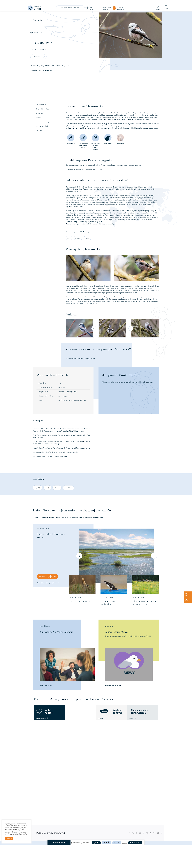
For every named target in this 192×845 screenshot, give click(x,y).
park (86, 238)
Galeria (38, 117)
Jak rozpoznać (41, 105)
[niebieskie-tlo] (34, 6)
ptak (46, 488)
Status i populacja (42, 126)
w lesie (56, 488)
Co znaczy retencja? (79, 601)
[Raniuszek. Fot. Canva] (88, 256)
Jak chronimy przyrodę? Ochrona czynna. (144, 603)
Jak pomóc (40, 130)
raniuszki (34, 32)
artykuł (36, 488)
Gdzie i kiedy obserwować (45, 109)
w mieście (67, 488)
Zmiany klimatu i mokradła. (109, 603)
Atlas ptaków (37, 20)
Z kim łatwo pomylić (43, 122)
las (68, 238)
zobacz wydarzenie (111, 685)
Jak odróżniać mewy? (116, 631)
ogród (77, 238)
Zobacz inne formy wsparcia (46, 583)
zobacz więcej (44, 685)
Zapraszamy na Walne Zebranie (56, 631)
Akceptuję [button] (9, 838)
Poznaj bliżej (40, 113)
